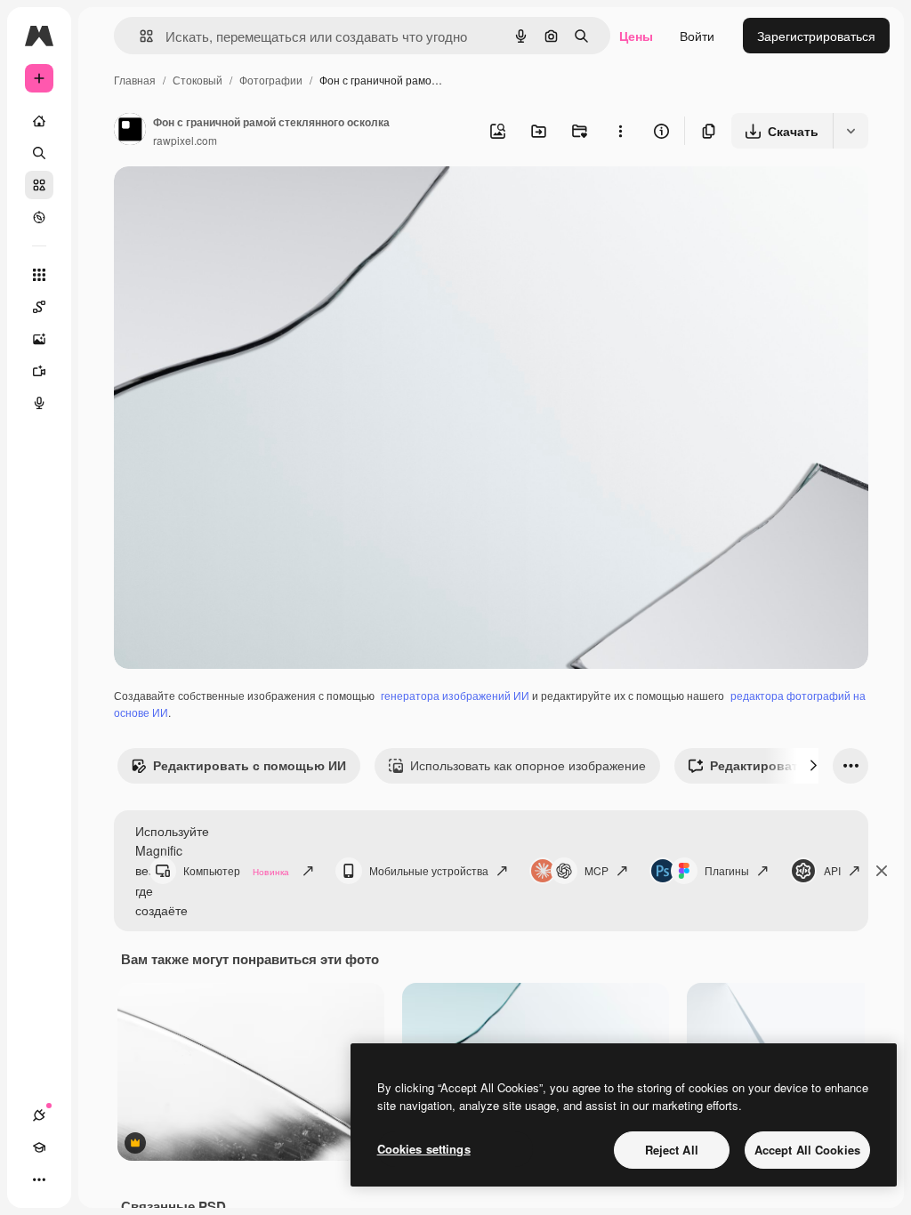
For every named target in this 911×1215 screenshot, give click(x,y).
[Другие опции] (620, 131)
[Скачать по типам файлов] (850, 131)
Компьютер (236, 870)
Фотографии (270, 79)
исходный (233, 200)
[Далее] (813, 766)
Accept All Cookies (807, 1149)
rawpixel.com (185, 140)
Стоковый (197, 79)
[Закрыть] (882, 871)
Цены (636, 35)
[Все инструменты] (39, 275)
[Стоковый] (39, 185)
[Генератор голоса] (39, 403)
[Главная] (39, 121)
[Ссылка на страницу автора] (130, 131)
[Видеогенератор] (39, 371)
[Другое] (39, 1179)
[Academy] (39, 1147)
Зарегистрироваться (816, 35)
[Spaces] (39, 307)
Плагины (727, 870)
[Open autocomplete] (139, 36)
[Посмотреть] (39, 217)
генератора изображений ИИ (455, 695)
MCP (596, 870)
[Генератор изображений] (39, 339)
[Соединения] (39, 1115)
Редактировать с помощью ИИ (249, 765)
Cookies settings (424, 1148)
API (832, 870)
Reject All (671, 1149)
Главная (135, 79)
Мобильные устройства (428, 870)
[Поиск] (39, 153)
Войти (697, 35)
